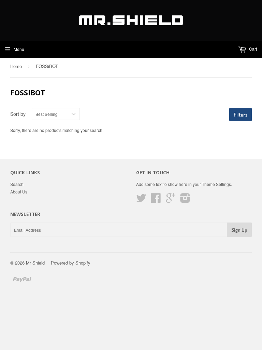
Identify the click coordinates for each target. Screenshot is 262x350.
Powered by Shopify (70, 262)
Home (16, 66)
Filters (240, 114)
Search (17, 184)
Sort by (18, 113)
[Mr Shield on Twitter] (141, 200)
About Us (18, 191)
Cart (252, 49)
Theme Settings (216, 184)
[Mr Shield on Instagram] (185, 200)
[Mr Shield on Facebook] (156, 200)
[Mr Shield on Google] (170, 200)
